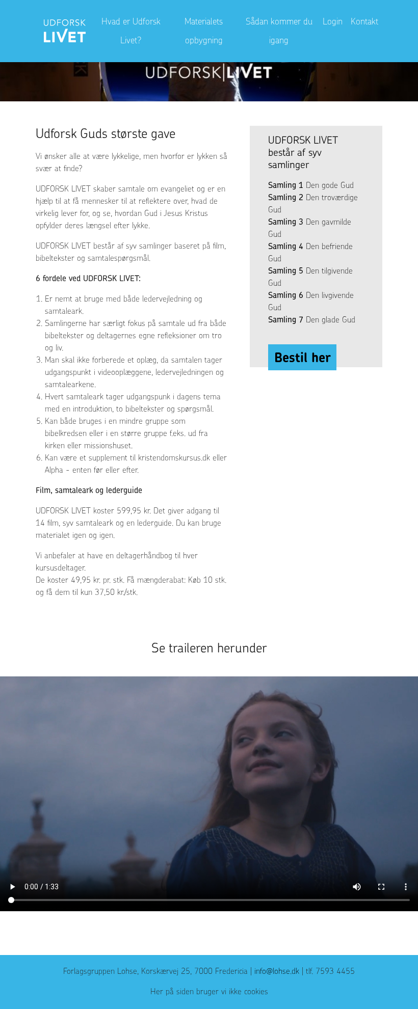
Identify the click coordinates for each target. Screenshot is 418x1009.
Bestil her (302, 357)
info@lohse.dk (276, 970)
